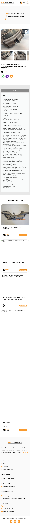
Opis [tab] (15, 90)
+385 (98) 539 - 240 (8, 506)
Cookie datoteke (7, 481)
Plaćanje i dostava (8, 483)
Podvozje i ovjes (19, 11)
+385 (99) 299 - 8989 (8, 508)
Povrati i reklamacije (9, 486)
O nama (5, 466)
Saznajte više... (15, 220)
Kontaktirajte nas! (8, 469)
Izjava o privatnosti (8, 478)
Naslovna (8, 11)
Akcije (5, 463)
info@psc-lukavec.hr (8, 511)
